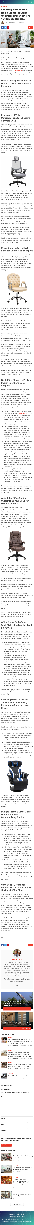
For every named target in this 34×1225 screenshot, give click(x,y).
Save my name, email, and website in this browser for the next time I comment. (16, 1139)
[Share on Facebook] (2, 27)
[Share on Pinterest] (8, 27)
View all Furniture (16, 1204)
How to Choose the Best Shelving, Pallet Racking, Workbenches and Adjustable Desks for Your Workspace (19, 1054)
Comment (4, 1097)
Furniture (4, 6)
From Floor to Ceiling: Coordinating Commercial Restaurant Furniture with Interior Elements (21, 1182)
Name (3, 1118)
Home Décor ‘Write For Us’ (17, 1216)
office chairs (18, 70)
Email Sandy (21, 1214)
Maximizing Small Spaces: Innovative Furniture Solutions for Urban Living (19, 1065)
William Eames (10, 22)
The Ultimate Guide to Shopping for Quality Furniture (23, 1157)
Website (3, 1130)
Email (3, 1124)
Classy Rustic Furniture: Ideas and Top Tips (22, 1195)
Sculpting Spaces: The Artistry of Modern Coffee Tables (22, 1168)
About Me (12, 1214)
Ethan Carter (14, 1068)
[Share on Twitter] (5, 27)
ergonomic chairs (23, 413)
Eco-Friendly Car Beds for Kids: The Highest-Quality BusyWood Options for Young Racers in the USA (20, 1041)
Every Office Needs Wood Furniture (18, 1076)
